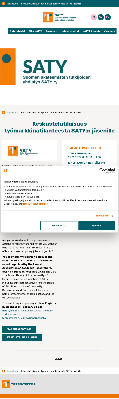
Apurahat (51, 31)
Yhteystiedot (17, 31)
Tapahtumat (13, 3)
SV (100, 17)
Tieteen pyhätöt (69, 31)
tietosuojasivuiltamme (35, 203)
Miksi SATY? (35, 31)
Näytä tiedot (102, 215)
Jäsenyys (109, 31)
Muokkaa (57, 225)
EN (107, 17)
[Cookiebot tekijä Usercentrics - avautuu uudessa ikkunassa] (101, 170)
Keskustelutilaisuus (22, 337)
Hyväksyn (97, 225)
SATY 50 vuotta (91, 31)
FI (94, 17)
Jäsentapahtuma (19, 329)
